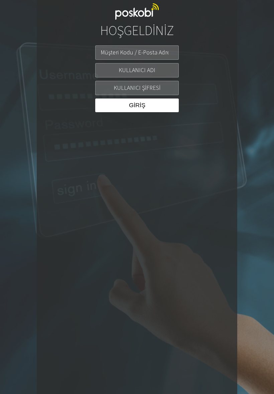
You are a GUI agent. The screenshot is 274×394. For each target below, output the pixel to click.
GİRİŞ (137, 105)
